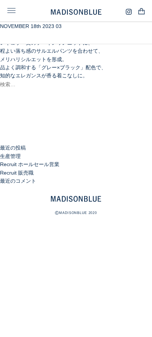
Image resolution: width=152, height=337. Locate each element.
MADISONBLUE (76, 199)
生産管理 (10, 156)
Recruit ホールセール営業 (29, 164)
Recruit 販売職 (17, 173)
